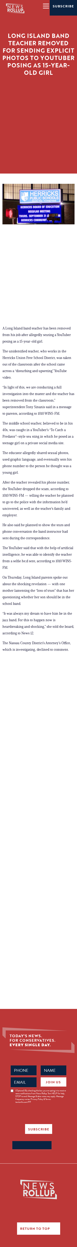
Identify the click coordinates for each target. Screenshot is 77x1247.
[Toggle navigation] (46, 5)
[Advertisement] (38, 135)
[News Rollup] (15, 8)
